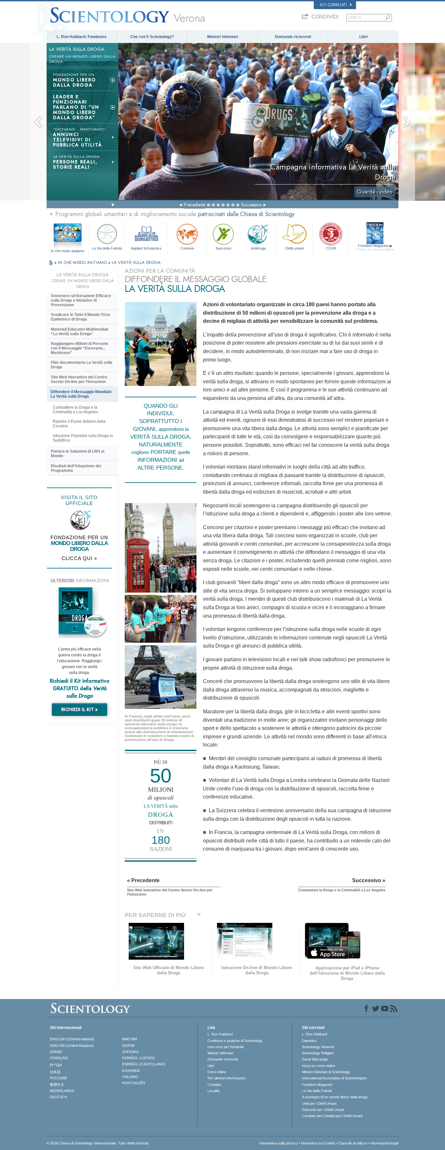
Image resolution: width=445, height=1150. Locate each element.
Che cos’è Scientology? (152, 36)
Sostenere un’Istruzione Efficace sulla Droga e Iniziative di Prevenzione (81, 300)
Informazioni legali (384, 1143)
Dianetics (309, 1041)
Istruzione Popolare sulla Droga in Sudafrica (83, 438)
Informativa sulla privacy (278, 1143)
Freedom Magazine (375, 247)
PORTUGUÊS (133, 1083)
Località (214, 1091)
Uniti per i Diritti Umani (319, 1103)
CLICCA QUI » (79, 558)
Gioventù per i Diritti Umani (323, 1110)
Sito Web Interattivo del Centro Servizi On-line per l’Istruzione (79, 379)
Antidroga (258, 248)
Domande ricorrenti (293, 36)
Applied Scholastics (146, 248)
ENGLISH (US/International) (72, 1039)
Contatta (214, 1085)
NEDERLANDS (62, 1091)
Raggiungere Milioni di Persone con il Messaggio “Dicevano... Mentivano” (79, 348)
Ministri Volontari (222, 36)
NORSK (128, 1045)
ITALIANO (130, 1077)
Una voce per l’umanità (226, 1047)
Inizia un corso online (318, 1066)
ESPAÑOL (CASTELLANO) (143, 1064)
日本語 (55, 1072)
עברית (56, 1064)
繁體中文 (57, 1085)
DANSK (56, 1052)
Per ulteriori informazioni (226, 1078)
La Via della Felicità (107, 248)
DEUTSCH (58, 1097)
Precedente (194, 204)
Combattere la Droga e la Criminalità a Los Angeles (75, 409)
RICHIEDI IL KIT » (79, 709)
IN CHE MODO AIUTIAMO (83, 262)
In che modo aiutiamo (67, 251)
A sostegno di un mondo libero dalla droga (334, 1097)
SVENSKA (130, 1052)
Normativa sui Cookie (318, 1143)
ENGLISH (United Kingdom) (72, 1045)
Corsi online (217, 1072)
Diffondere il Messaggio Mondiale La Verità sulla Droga (81, 394)
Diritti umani (294, 248)
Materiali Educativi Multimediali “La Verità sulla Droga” (79, 331)
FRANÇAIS (59, 1058)
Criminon (187, 248)
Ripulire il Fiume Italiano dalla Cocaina (79, 423)
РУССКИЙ (58, 1078)
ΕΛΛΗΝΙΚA (131, 1071)
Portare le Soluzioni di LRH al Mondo (77, 453)
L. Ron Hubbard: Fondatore (82, 36)
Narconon (223, 248)
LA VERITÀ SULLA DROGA (136, 262)
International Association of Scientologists (334, 1078)
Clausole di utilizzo (352, 1143)
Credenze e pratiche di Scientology (235, 1041)
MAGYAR (129, 1039)
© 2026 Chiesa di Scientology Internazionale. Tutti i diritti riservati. (98, 1143)
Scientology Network (318, 1047)
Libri (363, 36)
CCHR (331, 248)
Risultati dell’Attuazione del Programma (76, 468)
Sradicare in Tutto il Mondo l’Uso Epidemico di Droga (80, 317)
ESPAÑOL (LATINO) (138, 1058)
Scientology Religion (318, 1053)
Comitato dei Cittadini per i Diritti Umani (332, 1116)
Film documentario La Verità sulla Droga (81, 364)
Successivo (251, 204)
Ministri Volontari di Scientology (326, 1072)
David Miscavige (315, 1059)
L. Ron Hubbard (220, 1034)
